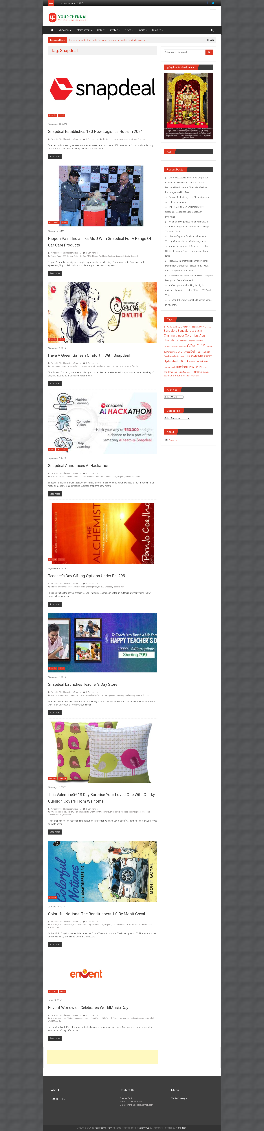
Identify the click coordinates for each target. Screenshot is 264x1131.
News (128, 30)
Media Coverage (179, 1100)
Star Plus (168, 377)
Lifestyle (113, 30)
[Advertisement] (102, 1059)
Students (177, 377)
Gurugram (207, 357)
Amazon (54, 814)
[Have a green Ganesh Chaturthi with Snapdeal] (102, 314)
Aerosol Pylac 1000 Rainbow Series (65, 258)
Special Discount (131, 258)
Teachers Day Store (132, 697)
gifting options (91, 588)
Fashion (52, 780)
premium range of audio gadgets (133, 1020)
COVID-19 (196, 347)
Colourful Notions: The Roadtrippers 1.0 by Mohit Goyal (96, 915)
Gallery (101, 30)
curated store (79, 588)
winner (128, 478)
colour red (62, 814)
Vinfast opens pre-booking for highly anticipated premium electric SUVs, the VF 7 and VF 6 (188, 292)
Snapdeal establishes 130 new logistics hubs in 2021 (95, 133)
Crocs (187, 354)
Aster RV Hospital (190, 328)
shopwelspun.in (135, 814)
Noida (205, 369)
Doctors (171, 358)
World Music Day (55, 1023)
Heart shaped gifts (81, 814)
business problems (86, 478)
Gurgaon (197, 357)
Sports (141, 30)
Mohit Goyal (88, 926)
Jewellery (191, 363)
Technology (61, 451)
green (84, 368)
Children (180, 337)
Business (53, 993)
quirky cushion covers (111, 814)
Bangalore (170, 332)
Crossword (77, 926)
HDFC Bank (70, 697)
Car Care (82, 258)
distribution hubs (110, 141)
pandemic (168, 373)
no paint (106, 368)
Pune (196, 373)
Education (63, 30)
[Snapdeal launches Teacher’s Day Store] (102, 644)
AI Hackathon (56, 478)
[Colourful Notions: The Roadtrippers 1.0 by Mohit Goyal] (102, 873)
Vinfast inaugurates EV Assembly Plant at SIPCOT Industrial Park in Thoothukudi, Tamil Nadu (186, 253)
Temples (156, 30)
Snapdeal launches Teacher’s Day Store (82, 686)
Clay (52, 368)
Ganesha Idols (75, 368)
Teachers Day (118, 588)
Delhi (193, 353)
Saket (207, 374)
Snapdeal (141, 141)
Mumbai (180, 369)
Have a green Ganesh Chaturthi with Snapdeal (89, 357)
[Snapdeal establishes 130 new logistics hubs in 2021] (102, 90)
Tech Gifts (145, 697)
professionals (111, 478)
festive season (179, 358)
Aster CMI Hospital (175, 329)
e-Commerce (100, 478)
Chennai (170, 337)
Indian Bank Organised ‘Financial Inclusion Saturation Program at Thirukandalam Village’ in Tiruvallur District (188, 228)
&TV (166, 328)
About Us (173, 442)
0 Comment (91, 141)
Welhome (67, 816)
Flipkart (70, 814)
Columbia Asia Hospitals (186, 342)
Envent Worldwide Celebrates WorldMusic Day (88, 1009)
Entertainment (82, 30)
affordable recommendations (62, 588)
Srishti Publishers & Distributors (125, 926)
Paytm (99, 814)
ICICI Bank (80, 697)
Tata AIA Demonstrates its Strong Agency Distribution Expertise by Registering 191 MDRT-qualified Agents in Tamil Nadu (187, 267)
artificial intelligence (70, 478)
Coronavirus (170, 348)
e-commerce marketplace (127, 141)
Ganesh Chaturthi (62, 368)
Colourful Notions (65, 926)
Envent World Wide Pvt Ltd (101, 1020)
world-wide (136, 478)
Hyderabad (171, 363)
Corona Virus (181, 348)
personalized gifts (92, 697)
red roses (124, 814)
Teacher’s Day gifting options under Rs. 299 (86, 577)
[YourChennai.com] (52, 30)
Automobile (53, 224)
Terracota (122, 368)
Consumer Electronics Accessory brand (74, 1020)
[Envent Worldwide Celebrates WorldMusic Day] (86, 976)
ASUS (200, 329)
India (183, 362)
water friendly (132, 368)
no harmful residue (95, 368)
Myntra (92, 814)
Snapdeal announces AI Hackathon (79, 467)
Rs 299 (101, 588)
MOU (89, 258)
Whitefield (186, 377)
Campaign (197, 332)
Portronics (187, 374)
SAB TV (202, 374)
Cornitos (199, 342)
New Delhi (194, 369)
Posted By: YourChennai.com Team (64, 141)
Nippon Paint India (99, 258)
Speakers (111, 697)
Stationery (120, 697)
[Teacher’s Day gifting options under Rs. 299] (102, 535)
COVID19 (180, 353)
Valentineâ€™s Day (55, 816)
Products (111, 258)
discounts (60, 697)
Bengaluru (184, 332)
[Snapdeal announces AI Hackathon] (102, 424)
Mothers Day (169, 369)
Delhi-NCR (202, 353)
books (53, 697)
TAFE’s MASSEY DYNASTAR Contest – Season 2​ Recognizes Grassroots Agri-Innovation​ (185, 213)
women (195, 377)
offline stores (98, 926)
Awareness (207, 329)
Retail (61, 117)
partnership (178, 374)
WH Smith (55, 929)
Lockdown (202, 363)
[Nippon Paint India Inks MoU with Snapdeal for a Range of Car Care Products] (102, 197)
